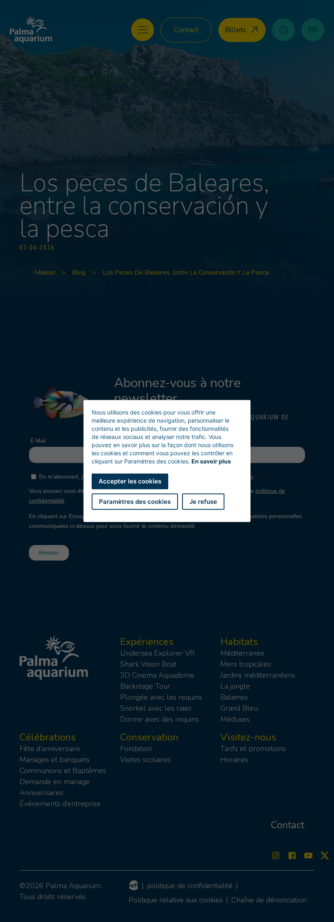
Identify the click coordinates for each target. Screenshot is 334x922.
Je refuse (203, 501)
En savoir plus (211, 461)
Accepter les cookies (130, 481)
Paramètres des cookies (135, 501)
